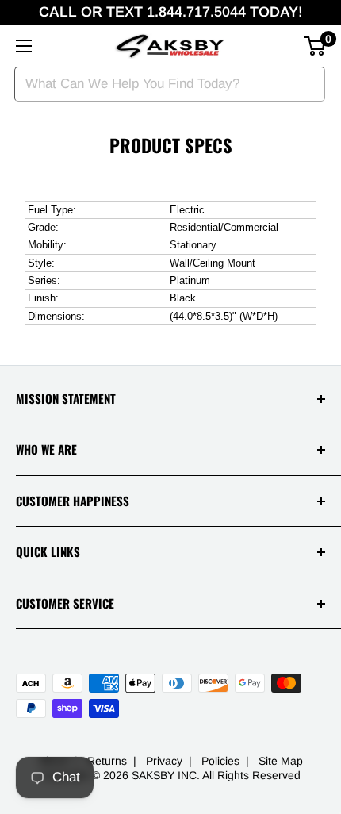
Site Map (281, 760)
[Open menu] (24, 46)
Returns (107, 760)
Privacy (164, 760)
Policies (220, 760)
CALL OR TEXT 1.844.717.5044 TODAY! (171, 12)
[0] (315, 46)
